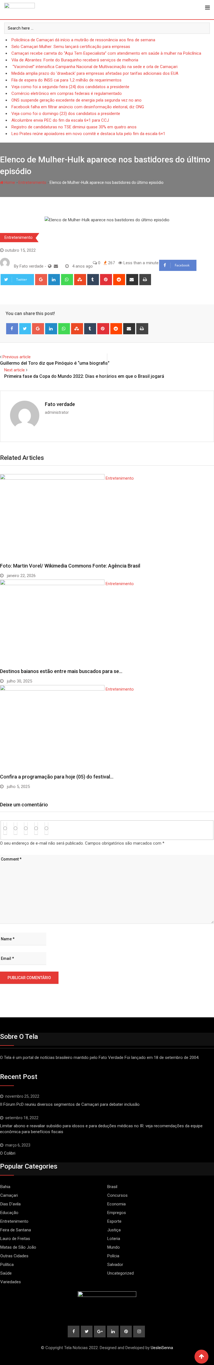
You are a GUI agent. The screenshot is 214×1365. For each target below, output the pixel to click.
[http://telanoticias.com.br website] (49, 266)
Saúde (6, 1273)
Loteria (113, 1238)
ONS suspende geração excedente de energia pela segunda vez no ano (76, 100)
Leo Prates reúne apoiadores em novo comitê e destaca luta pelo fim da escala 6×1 (88, 133)
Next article (14, 370)
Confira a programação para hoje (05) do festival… (56, 777)
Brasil (112, 1186)
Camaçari (9, 1195)
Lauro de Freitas (15, 1238)
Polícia (113, 1255)
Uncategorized (120, 1273)
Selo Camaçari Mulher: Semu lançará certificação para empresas (70, 46)
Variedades (10, 1281)
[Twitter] (25, 328)
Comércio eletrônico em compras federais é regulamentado (66, 93)
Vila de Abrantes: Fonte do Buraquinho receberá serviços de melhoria (74, 60)
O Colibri (7, 1153)
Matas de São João (18, 1247)
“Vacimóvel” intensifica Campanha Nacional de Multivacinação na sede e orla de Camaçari (94, 66)
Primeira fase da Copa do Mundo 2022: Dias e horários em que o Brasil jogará (84, 376)
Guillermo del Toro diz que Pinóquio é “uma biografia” (55, 363)
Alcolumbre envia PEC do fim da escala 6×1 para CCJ (60, 120)
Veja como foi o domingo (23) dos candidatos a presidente (65, 113)
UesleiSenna (162, 1347)
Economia (116, 1204)
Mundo (113, 1247)
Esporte (114, 1221)
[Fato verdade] (56, 266)
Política (7, 1264)
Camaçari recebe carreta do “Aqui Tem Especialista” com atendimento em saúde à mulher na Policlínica (106, 53)
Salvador (115, 1264)
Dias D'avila (10, 1204)
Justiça (114, 1229)
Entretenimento (32, 182)
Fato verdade (60, 404)
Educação (9, 1212)
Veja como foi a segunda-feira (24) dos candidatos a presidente (70, 86)
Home (9, 182)
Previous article (17, 356)
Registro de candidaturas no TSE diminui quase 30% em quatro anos (74, 126)
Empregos (116, 1212)
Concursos (117, 1195)
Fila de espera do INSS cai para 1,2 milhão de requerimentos (66, 80)
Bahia (5, 1186)
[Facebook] (12, 328)
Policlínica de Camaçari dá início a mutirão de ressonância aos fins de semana (83, 39)
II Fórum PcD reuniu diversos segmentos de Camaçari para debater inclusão (70, 1104)
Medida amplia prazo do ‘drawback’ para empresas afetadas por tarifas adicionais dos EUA (94, 73)
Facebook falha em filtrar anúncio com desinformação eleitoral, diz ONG (77, 106)
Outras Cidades (14, 1255)
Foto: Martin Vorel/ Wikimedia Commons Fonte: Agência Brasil (70, 566)
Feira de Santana (15, 1229)
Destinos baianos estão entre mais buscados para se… (61, 671)
